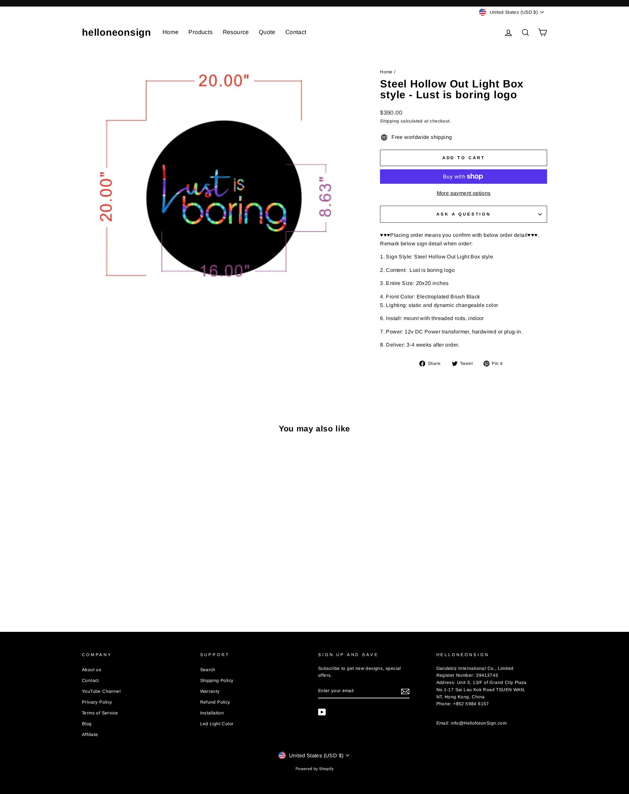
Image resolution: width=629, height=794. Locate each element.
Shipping (389, 121)
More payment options (464, 193)
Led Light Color (217, 723)
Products (200, 32)
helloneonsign (116, 32)
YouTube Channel (101, 691)
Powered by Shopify (314, 768)
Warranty (210, 691)
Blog (87, 723)
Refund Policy (215, 702)
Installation (212, 712)
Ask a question (463, 214)
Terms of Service (100, 712)
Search (208, 669)
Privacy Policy (97, 702)
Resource (236, 32)
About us (91, 669)
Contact (296, 32)
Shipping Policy (217, 680)
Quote (267, 32)
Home (170, 32)
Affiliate (90, 734)
